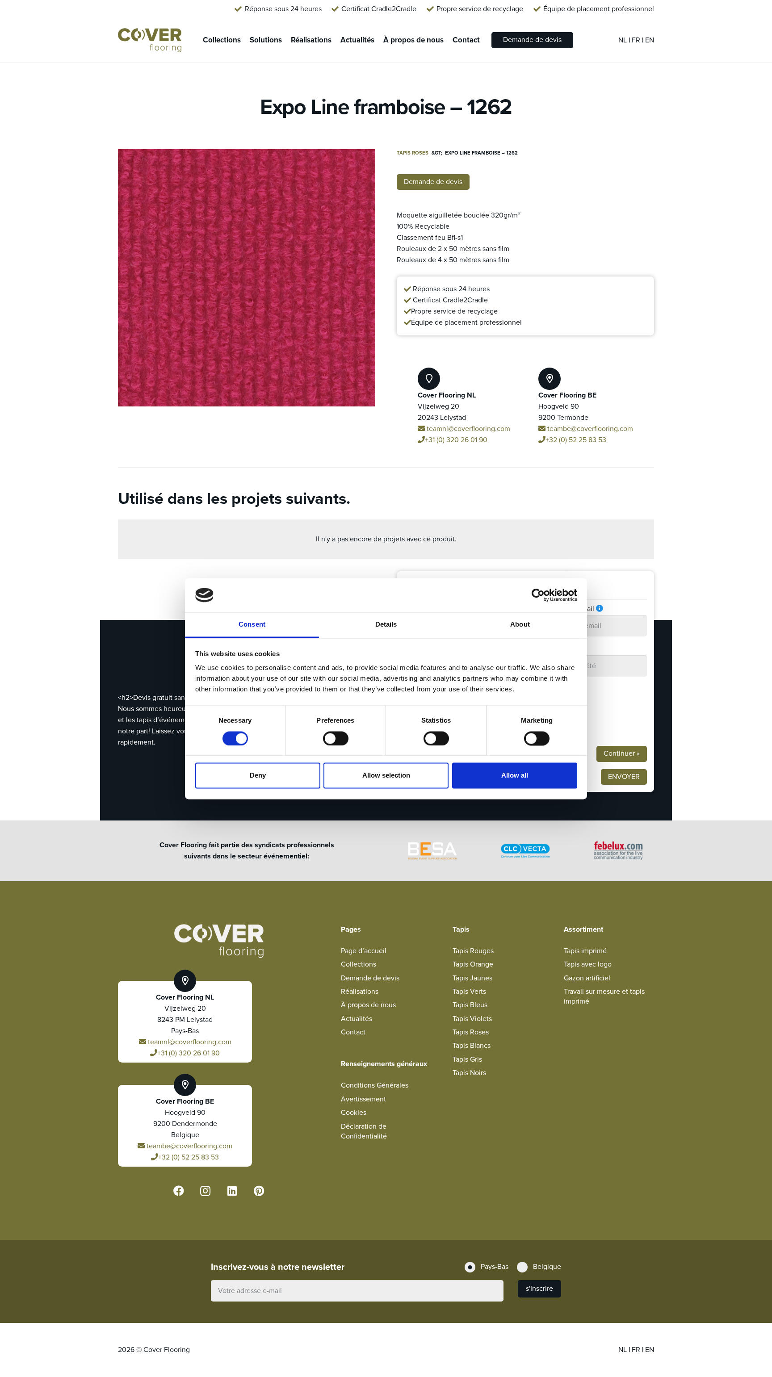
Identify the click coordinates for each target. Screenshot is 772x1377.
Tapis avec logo (588, 964)
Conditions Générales (374, 1085)
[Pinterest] (259, 1190)
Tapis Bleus (470, 1004)
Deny (258, 775)
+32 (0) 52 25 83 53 (575, 439)
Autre (557, 729)
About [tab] (520, 624)
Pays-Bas (562, 699)
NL (623, 40)
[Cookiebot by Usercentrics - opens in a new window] (538, 595)
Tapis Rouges (473, 950)
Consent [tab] (252, 624)
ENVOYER (624, 776)
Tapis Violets (472, 1018)
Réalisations (359, 991)
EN (649, 40)
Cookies (353, 1112)
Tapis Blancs (472, 1045)
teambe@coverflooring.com (589, 428)
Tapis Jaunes (472, 978)
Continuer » (622, 753)
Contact (353, 1032)
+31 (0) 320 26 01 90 (456, 439)
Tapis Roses (412, 153)
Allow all (514, 775)
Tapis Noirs (469, 1072)
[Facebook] (178, 1190)
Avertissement (363, 1099)
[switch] (335, 738)
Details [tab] (386, 624)
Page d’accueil (363, 950)
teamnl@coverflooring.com (467, 428)
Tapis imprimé (585, 950)
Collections (358, 964)
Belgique (562, 714)
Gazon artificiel (587, 978)
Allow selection (386, 775)
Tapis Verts (469, 991)
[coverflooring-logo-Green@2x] (149, 40)
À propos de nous (368, 1004)
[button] (361, 163)
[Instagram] (205, 1190)
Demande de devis (370, 978)
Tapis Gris (467, 1059)
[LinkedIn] (232, 1190)
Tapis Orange (473, 964)
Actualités (356, 1018)
